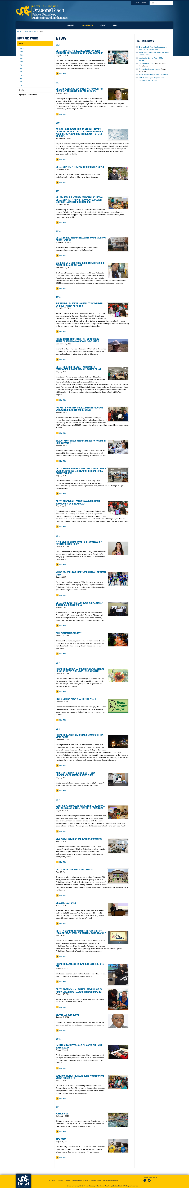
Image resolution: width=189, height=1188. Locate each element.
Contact (85, 1180)
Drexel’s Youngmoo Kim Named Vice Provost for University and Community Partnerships (79, 90)
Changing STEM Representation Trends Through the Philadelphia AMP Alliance (80, 264)
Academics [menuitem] (71, 25)
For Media (60, 1180)
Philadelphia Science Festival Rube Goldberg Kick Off (80, 965)
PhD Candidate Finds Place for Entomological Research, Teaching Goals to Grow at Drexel (78, 340)
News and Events (30, 31)
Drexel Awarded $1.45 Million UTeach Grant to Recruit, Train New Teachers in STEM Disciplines (79, 990)
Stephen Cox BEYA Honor (67, 1014)
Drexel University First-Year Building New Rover (80, 166)
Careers (67, 1180)
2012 (58, 1107)
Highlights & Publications (28, 95)
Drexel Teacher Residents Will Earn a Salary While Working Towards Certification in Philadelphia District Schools (81, 471)
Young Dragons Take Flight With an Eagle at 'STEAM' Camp (81, 573)
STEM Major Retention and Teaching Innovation (79, 838)
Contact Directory (140, 2)
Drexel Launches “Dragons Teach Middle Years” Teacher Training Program (79, 604)
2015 (58, 728)
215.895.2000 (117, 1186)
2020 (58, 231)
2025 (58, 44)
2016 (58, 662)
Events (21, 90)
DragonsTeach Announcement (149, 69)
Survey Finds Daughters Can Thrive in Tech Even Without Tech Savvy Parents (79, 304)
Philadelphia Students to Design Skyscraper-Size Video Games (80, 736)
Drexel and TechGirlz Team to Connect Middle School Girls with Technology (78, 502)
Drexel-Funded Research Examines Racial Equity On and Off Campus (81, 238)
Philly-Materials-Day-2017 (69, 633)
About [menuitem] (115, 25)
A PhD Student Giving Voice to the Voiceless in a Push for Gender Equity (79, 543)
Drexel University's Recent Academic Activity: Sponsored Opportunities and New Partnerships (79, 52)
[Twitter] (149, 1182)
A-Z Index (52, 1180)
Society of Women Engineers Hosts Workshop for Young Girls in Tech (80, 1077)
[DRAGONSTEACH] (42, 18)
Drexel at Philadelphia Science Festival (75, 869)
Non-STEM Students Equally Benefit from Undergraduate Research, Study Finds (75, 774)
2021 (58, 191)
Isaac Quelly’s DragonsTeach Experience (153, 75)
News (21, 44)
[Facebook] (145, 1182)
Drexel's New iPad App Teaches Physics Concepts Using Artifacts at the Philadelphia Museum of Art (81, 932)
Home (19, 31)
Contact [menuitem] (103, 25)
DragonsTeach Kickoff (67, 902)
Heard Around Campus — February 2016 (76, 699)
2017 (58, 535)
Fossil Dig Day (62, 1113)
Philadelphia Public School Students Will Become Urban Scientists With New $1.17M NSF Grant (80, 670)
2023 (58, 82)
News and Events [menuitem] (87, 25)
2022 (58, 123)
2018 (58, 297)
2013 (58, 1039)
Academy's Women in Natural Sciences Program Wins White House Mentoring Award (79, 408)
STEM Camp (61, 1139)
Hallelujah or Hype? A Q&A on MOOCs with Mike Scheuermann (79, 1046)
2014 (58, 799)
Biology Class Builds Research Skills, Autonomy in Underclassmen (81, 441)
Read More (62, 74)
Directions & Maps (96, 1180)
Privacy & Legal (77, 1180)
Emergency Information (110, 1180)
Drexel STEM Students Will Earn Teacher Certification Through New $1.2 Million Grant (78, 368)
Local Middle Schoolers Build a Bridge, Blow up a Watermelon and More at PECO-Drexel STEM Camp (80, 807)
